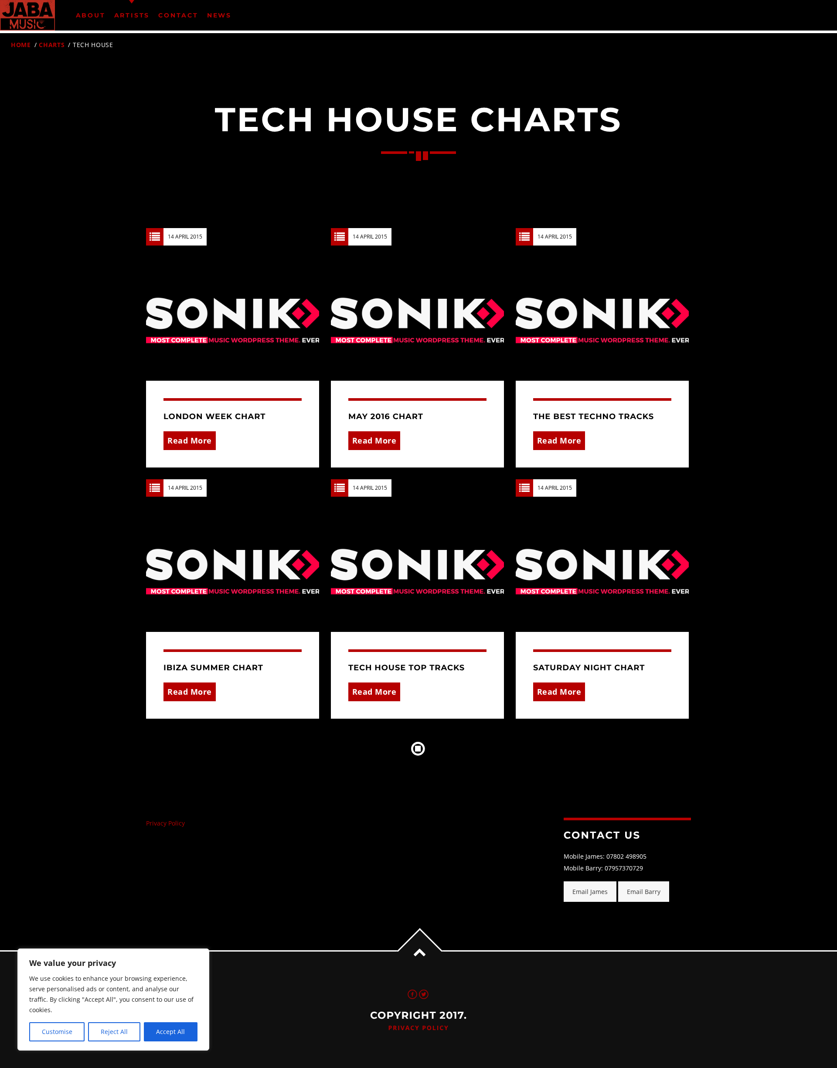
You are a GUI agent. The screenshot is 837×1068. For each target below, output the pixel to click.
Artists (132, 15)
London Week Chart (214, 416)
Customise (57, 1031)
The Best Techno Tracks (593, 416)
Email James (590, 891)
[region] (113, 1000)
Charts (52, 45)
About (90, 15)
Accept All (170, 1031)
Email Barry (643, 891)
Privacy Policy (165, 823)
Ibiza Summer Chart (213, 667)
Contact (178, 15)
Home (21, 45)
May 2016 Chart (385, 416)
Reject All (114, 1031)
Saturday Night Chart (589, 667)
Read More (189, 440)
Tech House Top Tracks (406, 667)
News (219, 15)
